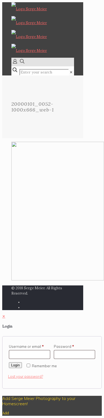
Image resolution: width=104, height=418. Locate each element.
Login (15, 365)
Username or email (26, 346)
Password (64, 346)
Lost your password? (25, 376)
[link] (71, 72)
